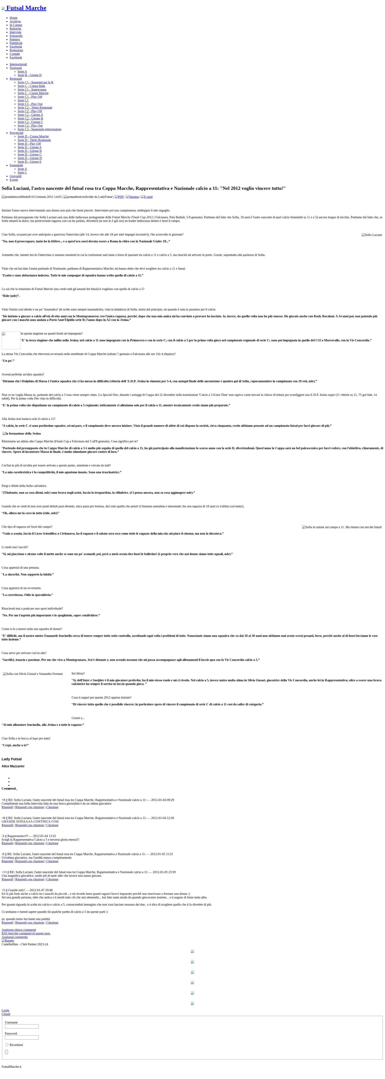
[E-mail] (147, 196)
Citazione (52, 807)
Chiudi (6, 1014)
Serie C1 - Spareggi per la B (35, 82)
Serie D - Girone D (30, 158)
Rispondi (7, 807)
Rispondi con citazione (29, 807)
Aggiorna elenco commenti (19, 929)
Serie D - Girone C (30, 154)
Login (5, 1010)
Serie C (22, 172)
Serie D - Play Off (29, 143)
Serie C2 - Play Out (30, 125)
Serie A (22, 71)
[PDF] (119, 196)
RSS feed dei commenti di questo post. (26, 933)
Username (11, 1022)
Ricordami (16, 1045)
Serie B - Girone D (30, 75)
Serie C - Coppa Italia (31, 86)
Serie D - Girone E (30, 161)
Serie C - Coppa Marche (33, 93)
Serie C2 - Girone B (30, 118)
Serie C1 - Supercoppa (32, 89)
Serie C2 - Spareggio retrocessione (39, 129)
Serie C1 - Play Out (30, 104)
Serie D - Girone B (30, 151)
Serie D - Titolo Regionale (34, 140)
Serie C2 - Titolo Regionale (35, 107)
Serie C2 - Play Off (30, 111)
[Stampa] (132, 196)
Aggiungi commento (15, 937)
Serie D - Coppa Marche (33, 136)
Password (11, 1033)
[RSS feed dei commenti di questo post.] (16, 788)
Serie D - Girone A (30, 147)
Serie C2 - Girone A (30, 114)
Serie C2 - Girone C (30, 122)
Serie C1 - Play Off (30, 96)
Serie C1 (23, 100)
